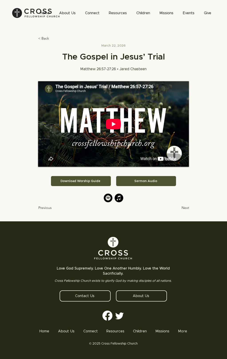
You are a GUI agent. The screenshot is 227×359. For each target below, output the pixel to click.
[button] (118, 13)
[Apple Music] (119, 198)
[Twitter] (120, 316)
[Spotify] (108, 198)
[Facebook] (107, 316)
